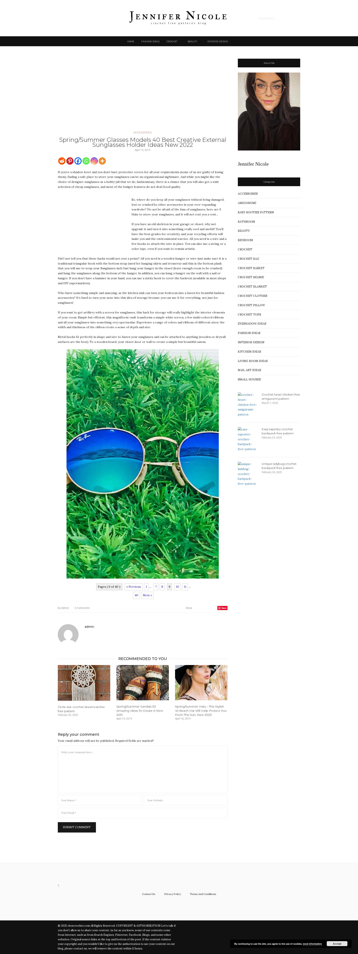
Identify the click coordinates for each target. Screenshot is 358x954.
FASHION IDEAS (150, 41)
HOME (130, 41)
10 (177, 587)
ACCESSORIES (143, 132)
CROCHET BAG (248, 259)
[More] (102, 161)
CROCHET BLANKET (252, 286)
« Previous (133, 587)
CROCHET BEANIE (251, 277)
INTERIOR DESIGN (217, 41)
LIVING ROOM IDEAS (253, 361)
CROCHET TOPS (249, 314)
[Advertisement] (142, 94)
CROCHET (172, 41)
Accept (337, 944)
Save (224, 607)
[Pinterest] (70, 161)
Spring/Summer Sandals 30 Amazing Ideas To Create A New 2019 (139, 711)
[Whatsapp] (86, 161)
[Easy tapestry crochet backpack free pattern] (248, 439)
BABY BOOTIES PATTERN (256, 212)
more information (312, 943)
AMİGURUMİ (247, 203)
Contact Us (148, 894)
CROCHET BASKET (251, 268)
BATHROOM (246, 221)
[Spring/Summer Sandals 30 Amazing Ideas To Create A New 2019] (142, 682)
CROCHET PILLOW (251, 305)
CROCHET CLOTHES (252, 296)
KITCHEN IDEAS (249, 351)
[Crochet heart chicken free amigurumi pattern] (248, 404)
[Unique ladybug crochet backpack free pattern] (248, 474)
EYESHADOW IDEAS (252, 323)
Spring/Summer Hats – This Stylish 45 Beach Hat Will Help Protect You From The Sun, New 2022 (200, 711)
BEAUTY (192, 41)
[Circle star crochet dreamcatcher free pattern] (84, 683)
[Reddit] (61, 161)
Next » (147, 595)
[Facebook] (78, 161)
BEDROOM (245, 240)
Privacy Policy (172, 894)
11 (185, 587)
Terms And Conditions (203, 894)
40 (136, 595)
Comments (82, 608)
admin (63, 608)
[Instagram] (94, 161)
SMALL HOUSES (249, 379)
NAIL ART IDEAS (249, 370)
